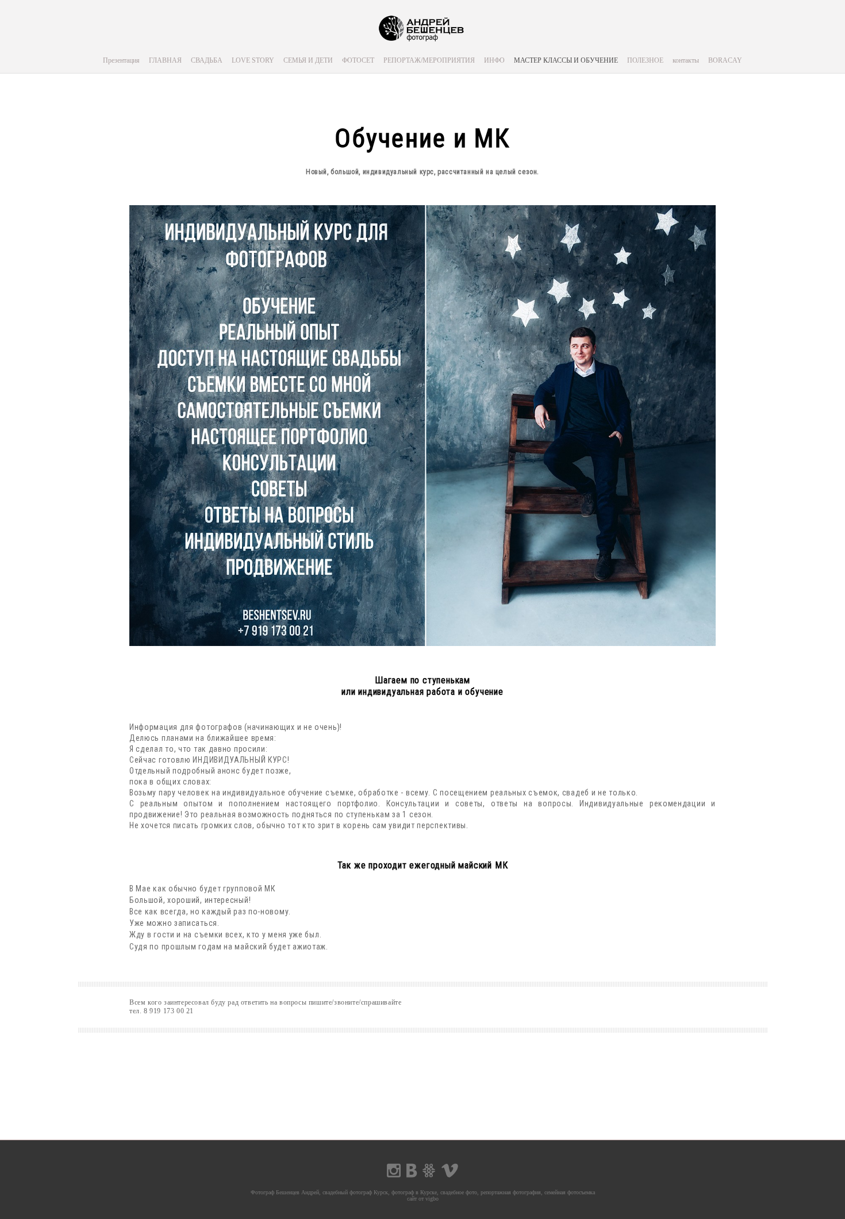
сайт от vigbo (423, 1198)
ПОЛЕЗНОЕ (645, 60)
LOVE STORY (253, 60)
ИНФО (494, 60)
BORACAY (725, 60)
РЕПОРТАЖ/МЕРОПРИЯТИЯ (429, 60)
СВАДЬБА (206, 60)
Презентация (121, 60)
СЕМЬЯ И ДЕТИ (308, 60)
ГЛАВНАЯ (165, 60)
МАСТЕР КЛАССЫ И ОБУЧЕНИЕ (566, 60)
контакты (686, 60)
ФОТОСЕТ (358, 60)
